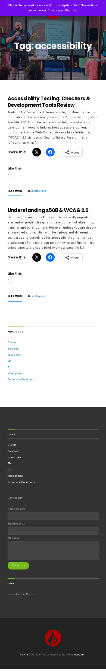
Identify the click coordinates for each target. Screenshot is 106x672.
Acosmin (79, 654)
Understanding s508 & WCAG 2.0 (48, 210)
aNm (25, 654)
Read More (15, 191)
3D (9, 360)
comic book (14, 354)
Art (10, 367)
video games (15, 373)
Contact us (18, 565)
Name (16, 508)
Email (16, 523)
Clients (12, 342)
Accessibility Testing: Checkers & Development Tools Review (49, 101)
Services (13, 348)
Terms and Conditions (21, 379)
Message (14, 537)
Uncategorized (38, 191)
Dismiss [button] (71, 10)
